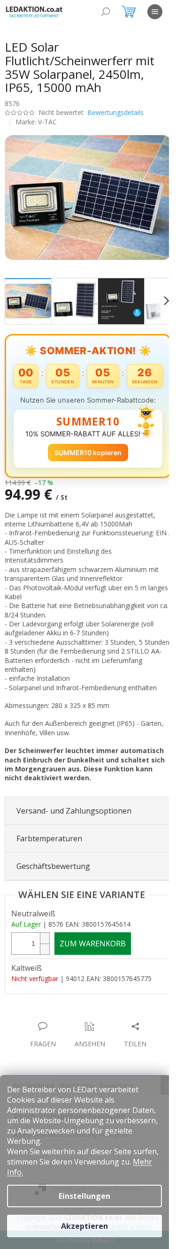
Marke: (36, 121)
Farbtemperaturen (49, 859)
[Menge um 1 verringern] (44, 969)
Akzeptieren (84, 1226)
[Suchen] (105, 11)
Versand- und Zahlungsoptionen (73, 831)
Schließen (70, 1037)
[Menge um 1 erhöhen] (44, 958)
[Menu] (154, 11)
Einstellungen (84, 1196)
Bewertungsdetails (115, 112)
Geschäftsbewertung (53, 887)
